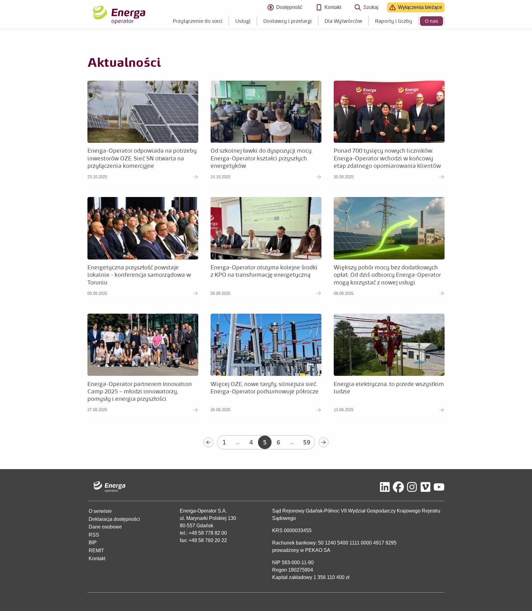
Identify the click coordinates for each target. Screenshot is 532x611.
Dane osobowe (105, 526)
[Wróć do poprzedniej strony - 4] (208, 442)
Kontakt (332, 7)
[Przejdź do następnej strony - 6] (323, 442)
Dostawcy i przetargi (287, 21)
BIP (93, 542)
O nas (431, 21)
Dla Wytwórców (343, 21)
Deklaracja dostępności (114, 519)
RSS (94, 534)
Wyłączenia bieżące (420, 7)
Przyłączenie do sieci (198, 21)
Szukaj (370, 7)
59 (306, 442)
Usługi (243, 21)
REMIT (96, 550)
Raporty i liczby (393, 21)
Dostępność (291, 8)
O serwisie (100, 511)
